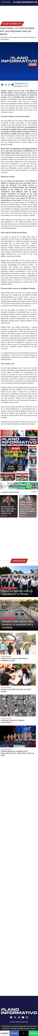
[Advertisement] (19, 537)
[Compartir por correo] (12, 84)
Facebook (14, 1033)
